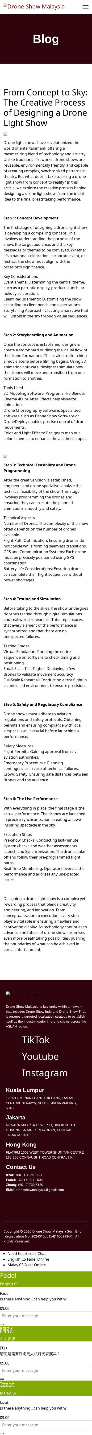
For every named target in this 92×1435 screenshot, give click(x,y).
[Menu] (85, 7)
